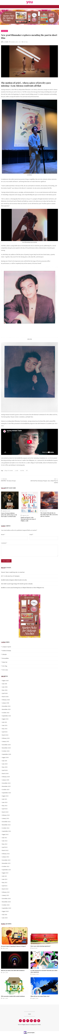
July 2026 (4, 684)
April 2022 (4, 847)
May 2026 (4, 690)
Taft (26, 470)
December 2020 (6, 898)
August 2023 (5, 796)
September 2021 (6, 869)
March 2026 (5, 696)
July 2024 (4, 761)
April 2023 (4, 809)
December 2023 (6, 783)
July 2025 (4, 722)
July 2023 (4, 799)
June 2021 (4, 879)
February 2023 (6, 815)
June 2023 (4, 802)
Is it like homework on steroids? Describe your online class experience (44, 971)
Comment (4, 543)
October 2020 (5, 905)
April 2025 (4, 732)
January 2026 (5, 703)
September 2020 (6, 908)
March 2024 (5, 773)
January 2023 (5, 818)
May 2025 (4, 728)
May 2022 (4, 844)
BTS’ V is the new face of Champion (10, 576)
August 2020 (5, 911)
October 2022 (5, 828)
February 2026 (6, 700)
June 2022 (4, 841)
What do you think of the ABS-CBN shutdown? (13, 970)
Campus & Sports (6, 647)
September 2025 (6, 716)
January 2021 (5, 895)
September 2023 (6, 793)
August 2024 (5, 757)
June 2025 (4, 725)
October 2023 (5, 789)
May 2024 (4, 767)
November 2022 (6, 825)
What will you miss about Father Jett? (40, 996)
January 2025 (5, 741)
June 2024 (4, 764)
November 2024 (6, 748)
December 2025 (6, 706)
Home (29, 1014)
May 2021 (4, 882)
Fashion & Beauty (6, 650)
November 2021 (6, 863)
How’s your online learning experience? (40, 946)
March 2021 (5, 889)
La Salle (16, 470)
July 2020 (4, 914)
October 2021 (5, 866)
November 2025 (6, 709)
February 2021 (5, 892)
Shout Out (4, 662)
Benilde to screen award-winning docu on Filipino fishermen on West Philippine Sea (22, 587)
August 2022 (5, 834)
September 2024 (6, 754)
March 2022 (5, 850)
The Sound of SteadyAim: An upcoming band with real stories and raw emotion (49, 514)
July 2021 (4, 876)
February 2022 (6, 853)
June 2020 (4, 918)
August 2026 (5, 680)
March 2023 (5, 812)
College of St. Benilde (8, 470)
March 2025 (5, 735)
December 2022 (6, 821)
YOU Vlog (4, 666)
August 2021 (5, 873)
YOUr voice (4, 31)
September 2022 (6, 831)
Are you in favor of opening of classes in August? (13, 946)
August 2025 (5, 719)
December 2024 (6, 744)
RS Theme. (38, 1024)
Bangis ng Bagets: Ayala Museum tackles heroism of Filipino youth (28, 519)
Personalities (5, 658)
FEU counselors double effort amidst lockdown (13, 996)
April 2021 (4, 886)
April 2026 (4, 693)
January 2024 (5, 780)
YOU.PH (6, 42)
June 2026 (4, 687)
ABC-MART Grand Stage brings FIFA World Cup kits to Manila (17, 584)
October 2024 (5, 751)
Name (3, 534)
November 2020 (6, 902)
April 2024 (4, 770)
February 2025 (6, 738)
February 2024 (6, 776)
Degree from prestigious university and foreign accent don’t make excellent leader (9, 514)
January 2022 (5, 857)
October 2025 (5, 712)
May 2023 (4, 805)
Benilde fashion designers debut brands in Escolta (14, 580)
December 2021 (6, 860)
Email (31, 534)
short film (22, 470)
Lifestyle (4, 654)
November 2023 (6, 786)
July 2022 (4, 837)
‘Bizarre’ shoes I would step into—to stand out (12, 572)
